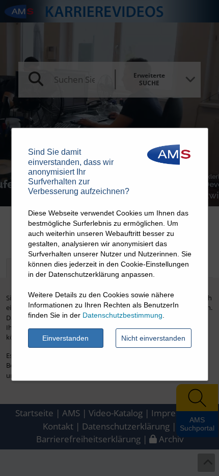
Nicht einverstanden (153, 338)
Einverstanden (65, 338)
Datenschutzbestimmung (122, 315)
